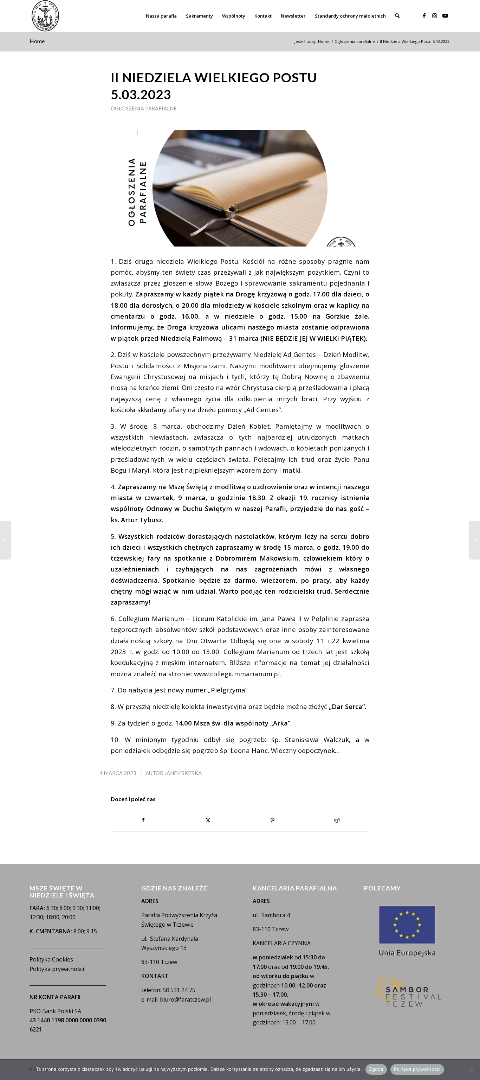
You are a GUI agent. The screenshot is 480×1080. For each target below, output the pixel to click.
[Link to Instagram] (434, 15)
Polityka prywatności (57, 969)
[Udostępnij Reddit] (337, 820)
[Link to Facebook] (424, 15)
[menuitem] (161, 16)
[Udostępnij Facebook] (143, 820)
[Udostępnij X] (208, 820)
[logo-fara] (45, 16)
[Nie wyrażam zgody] (471, 1069)
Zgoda (376, 1069)
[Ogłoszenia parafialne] (240, 188)
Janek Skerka (183, 773)
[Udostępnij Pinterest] (272, 820)
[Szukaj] (397, 16)
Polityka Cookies (51, 959)
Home (37, 41)
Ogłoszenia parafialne (144, 108)
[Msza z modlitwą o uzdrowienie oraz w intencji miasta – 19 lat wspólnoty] (5, 540)
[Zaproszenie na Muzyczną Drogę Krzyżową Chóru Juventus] (474, 540)
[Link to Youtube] (445, 15)
